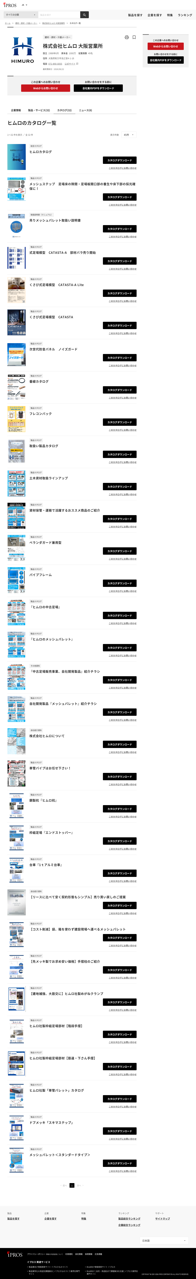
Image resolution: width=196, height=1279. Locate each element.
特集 (170, 15)
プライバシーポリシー (36, 1254)
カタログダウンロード (119, 160)
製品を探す (135, 15)
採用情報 (88, 1254)
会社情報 (79, 1254)
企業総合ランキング (129, 1225)
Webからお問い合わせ (45, 88)
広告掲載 (98, 1254)
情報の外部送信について (54, 1254)
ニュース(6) (85, 110)
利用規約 (69, 1254)
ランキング (185, 15)
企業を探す (155, 15)
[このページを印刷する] (126, 37)
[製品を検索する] (84, 14)
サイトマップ (162, 1218)
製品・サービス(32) (39, 110)
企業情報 (16, 110)
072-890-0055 (55, 63)
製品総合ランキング (129, 1218)
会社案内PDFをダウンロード (98, 88)
